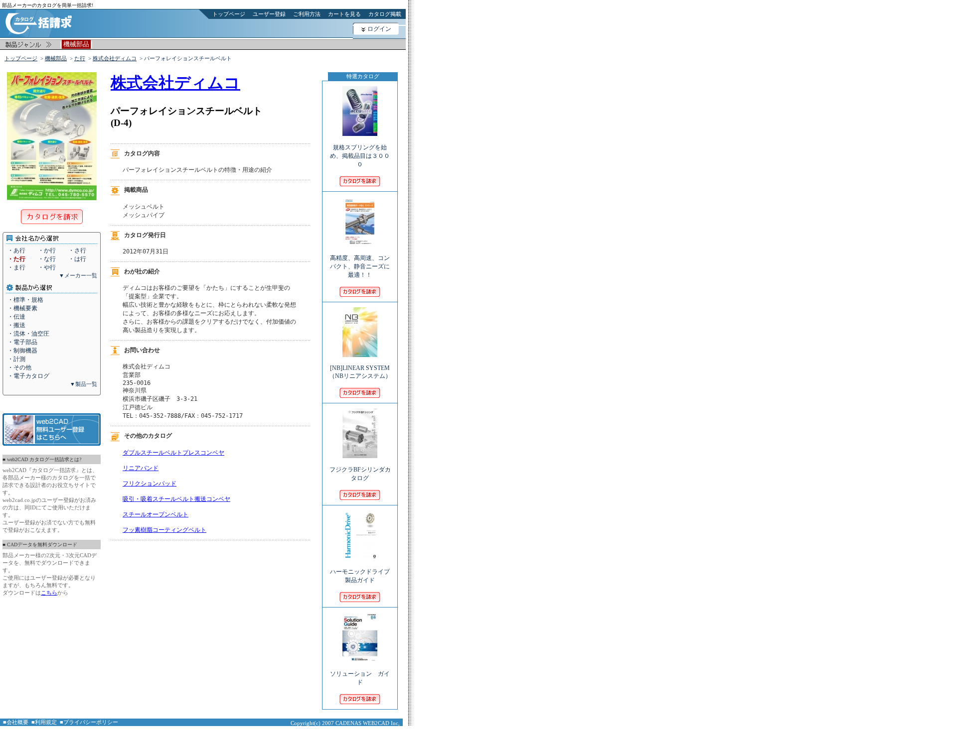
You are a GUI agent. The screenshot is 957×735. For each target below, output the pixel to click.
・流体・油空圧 (28, 333)
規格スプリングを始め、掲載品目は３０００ (360, 156)
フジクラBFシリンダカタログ (360, 474)
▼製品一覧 (83, 384)
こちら (49, 593)
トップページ (228, 14)
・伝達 (16, 316)
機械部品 (56, 58)
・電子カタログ (28, 375)
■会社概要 (15, 722)
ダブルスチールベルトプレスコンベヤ (173, 452)
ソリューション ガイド (360, 678)
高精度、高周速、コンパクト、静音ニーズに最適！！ (360, 266)
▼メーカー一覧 (78, 275)
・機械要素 (22, 308)
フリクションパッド (149, 483)
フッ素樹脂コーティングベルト (164, 529)
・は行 (77, 258)
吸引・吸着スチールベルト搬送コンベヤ (176, 498)
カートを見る (344, 14)
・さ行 (77, 250)
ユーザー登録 (269, 14)
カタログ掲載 (384, 14)
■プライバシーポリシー (89, 722)
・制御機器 (22, 350)
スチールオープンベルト (155, 514)
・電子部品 (22, 342)
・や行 (47, 267)
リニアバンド (141, 468)
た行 (79, 58)
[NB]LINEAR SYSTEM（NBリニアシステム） (360, 372)
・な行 (47, 258)
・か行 (47, 250)
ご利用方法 (306, 14)
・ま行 (16, 267)
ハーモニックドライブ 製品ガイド (360, 576)
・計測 (16, 359)
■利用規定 (44, 722)
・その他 (19, 367)
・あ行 (16, 250)
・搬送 (16, 325)
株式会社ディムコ (115, 58)
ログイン (379, 28)
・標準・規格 (25, 299)
